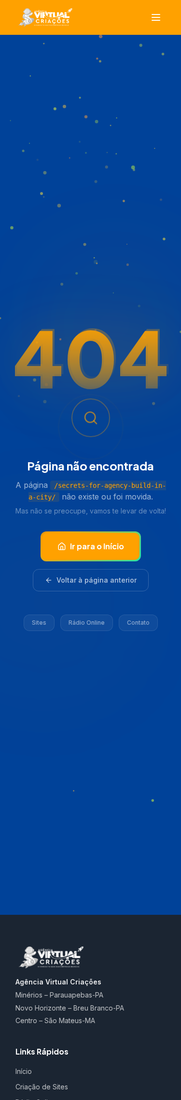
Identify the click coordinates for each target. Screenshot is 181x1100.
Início (23, 1071)
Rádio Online (87, 622)
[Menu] (156, 17)
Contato (138, 622)
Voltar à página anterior (96, 580)
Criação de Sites (41, 1087)
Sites (39, 622)
